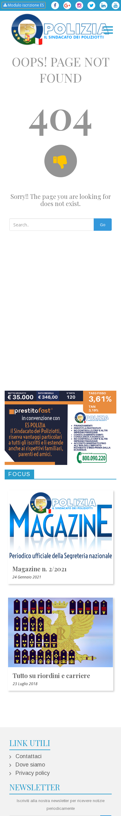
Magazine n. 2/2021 (39, 569)
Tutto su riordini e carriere (51, 675)
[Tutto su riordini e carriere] (60, 632)
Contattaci (29, 756)
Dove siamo (30, 765)
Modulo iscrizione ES (25, 5)
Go (102, 224)
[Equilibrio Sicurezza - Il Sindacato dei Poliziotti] (60, 29)
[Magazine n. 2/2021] (60, 525)
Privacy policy (33, 773)
